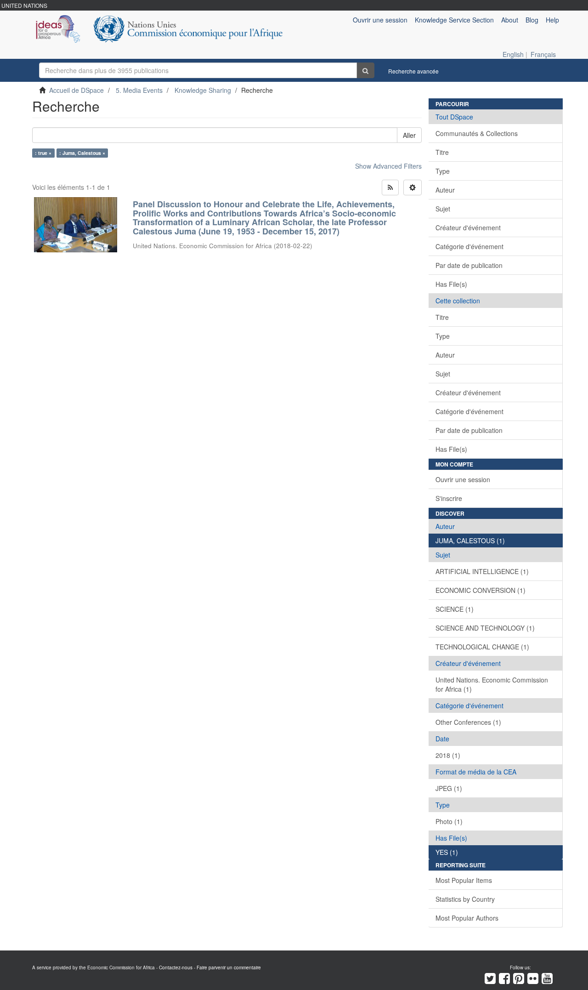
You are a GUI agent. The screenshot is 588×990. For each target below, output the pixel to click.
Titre (442, 152)
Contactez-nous (175, 967)
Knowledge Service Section (454, 19)
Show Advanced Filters (388, 166)
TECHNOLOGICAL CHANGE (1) (482, 646)
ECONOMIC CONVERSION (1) (480, 590)
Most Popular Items (463, 880)
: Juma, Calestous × (82, 152)
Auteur (445, 189)
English (513, 54)
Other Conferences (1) (468, 722)
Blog (532, 19)
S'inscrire (448, 498)
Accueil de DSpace (76, 90)
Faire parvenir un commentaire (229, 967)
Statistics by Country (465, 899)
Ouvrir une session (462, 479)
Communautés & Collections (476, 133)
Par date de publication (469, 265)
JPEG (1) (448, 788)
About (509, 19)
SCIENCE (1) (454, 609)
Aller (409, 135)
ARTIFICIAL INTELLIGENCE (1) (482, 571)
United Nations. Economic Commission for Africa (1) (491, 684)
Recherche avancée (413, 71)
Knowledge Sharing (203, 90)
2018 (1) (447, 755)
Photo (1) (449, 821)
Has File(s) (451, 284)
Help (552, 19)
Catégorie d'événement (469, 246)
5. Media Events (139, 90)
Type (442, 171)
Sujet (442, 208)
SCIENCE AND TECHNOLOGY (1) (485, 627)
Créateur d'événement (468, 227)
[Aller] (365, 70)
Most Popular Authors (466, 917)
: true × (43, 152)
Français (543, 54)
